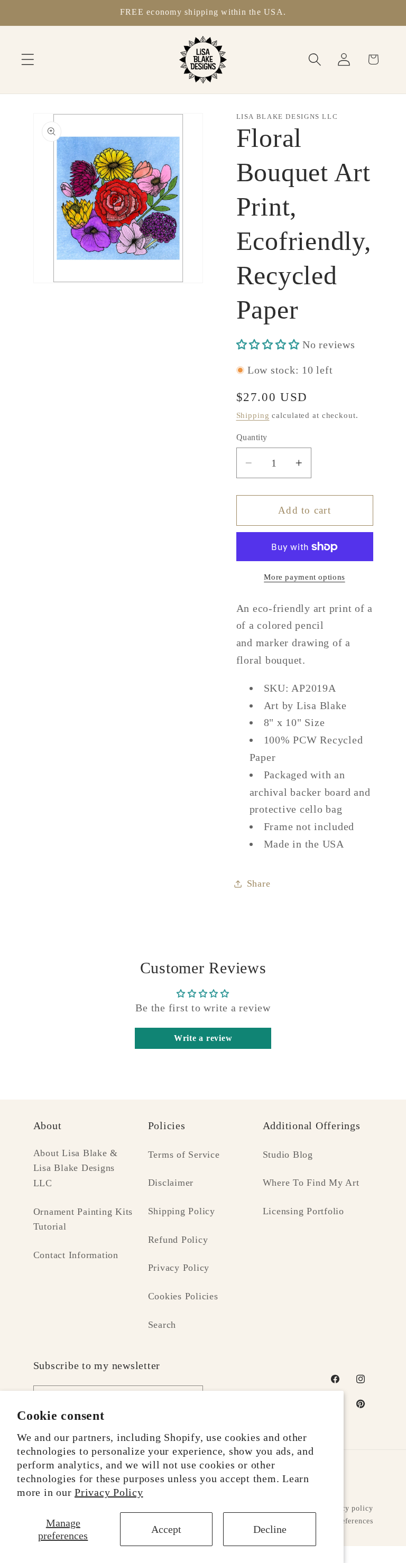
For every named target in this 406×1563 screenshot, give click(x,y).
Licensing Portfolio (303, 1211)
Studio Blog (288, 1154)
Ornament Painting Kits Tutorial (83, 1219)
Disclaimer (171, 1182)
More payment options (304, 577)
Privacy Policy (109, 1492)
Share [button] (259, 883)
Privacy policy (348, 1508)
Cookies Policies (183, 1296)
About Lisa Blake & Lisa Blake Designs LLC (75, 1168)
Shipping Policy (181, 1211)
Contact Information (75, 1255)
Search (162, 1324)
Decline (270, 1529)
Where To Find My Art (311, 1182)
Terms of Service (184, 1154)
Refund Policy (178, 1239)
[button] (27, 59)
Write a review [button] (203, 1038)
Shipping (253, 415)
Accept (166, 1529)
